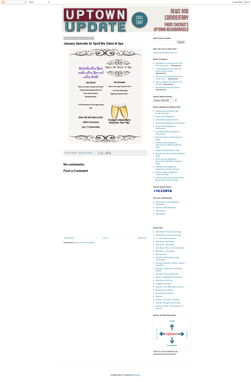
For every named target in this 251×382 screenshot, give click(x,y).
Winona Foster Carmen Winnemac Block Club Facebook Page (169, 179)
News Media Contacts (164, 293)
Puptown (159, 296)
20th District (160, 214)
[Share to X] (104, 152)
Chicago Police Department (166, 274)
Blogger (136, 375)
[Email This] (98, 152)
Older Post (141, 238)
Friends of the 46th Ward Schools (169, 287)
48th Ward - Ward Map (164, 251)
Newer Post (69, 238)
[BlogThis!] (101, 152)
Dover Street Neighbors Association (165, 127)
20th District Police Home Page (168, 235)
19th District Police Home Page (168, 232)
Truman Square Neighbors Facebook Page (166, 173)
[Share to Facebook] (107, 152)
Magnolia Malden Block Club (167, 150)
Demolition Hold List (164, 280)
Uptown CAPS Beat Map (165, 207)
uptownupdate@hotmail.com (165, 53)
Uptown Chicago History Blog (167, 303)
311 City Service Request (165, 238)
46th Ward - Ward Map (164, 241)
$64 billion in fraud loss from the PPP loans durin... (168, 64)
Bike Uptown (160, 254)
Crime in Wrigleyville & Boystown (169, 277)
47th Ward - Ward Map (164, 245)
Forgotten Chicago (163, 284)
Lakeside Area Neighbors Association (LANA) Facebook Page (168, 145)
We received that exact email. (167, 87)
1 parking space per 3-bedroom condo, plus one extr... (168, 70)
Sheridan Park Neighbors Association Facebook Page (167, 168)
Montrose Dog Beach (164, 290)
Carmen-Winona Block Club (166, 120)
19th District (160, 211)
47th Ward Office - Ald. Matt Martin (169, 248)
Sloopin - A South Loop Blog (167, 300)
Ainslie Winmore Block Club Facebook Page (167, 112)
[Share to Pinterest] (110, 152)
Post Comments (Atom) (85, 242)
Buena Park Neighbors (164, 116)
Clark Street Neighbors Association (170, 123)
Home (105, 238)
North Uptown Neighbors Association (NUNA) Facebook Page (168, 161)
